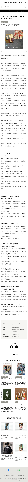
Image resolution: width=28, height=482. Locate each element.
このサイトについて (21, 473)
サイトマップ (15, 473)
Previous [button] (1, 51)
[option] (14, 39)
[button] (7, 11)
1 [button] (10, 51)
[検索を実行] (25, 7)
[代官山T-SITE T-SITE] (14, 2)
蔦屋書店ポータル (13, 475)
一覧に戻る (15, 354)
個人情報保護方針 (7, 475)
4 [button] (17, 51)
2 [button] (13, 51)
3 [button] (15, 51)
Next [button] (27, 51)
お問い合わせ (4, 473)
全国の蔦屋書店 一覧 (21, 475)
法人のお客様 (10, 473)
